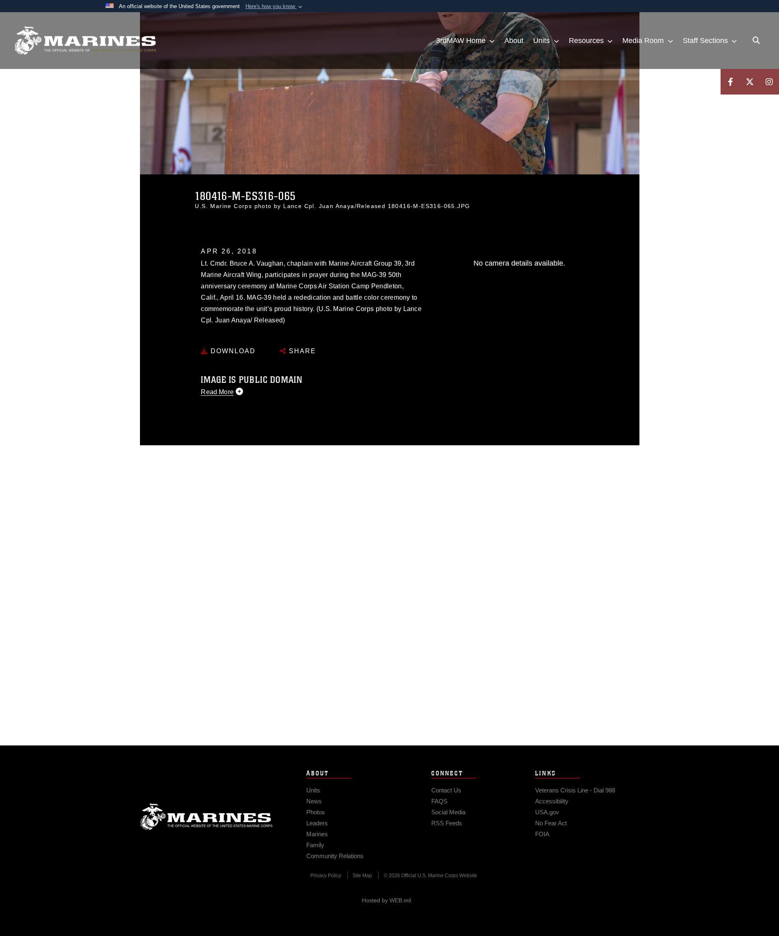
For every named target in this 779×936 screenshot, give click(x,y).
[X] (750, 81)
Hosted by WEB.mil (386, 900)
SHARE (301, 351)
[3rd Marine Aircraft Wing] (85, 40)
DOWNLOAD (232, 351)
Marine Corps (206, 816)
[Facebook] (730, 81)
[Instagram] (769, 81)
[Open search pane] (756, 40)
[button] (274, 6)
